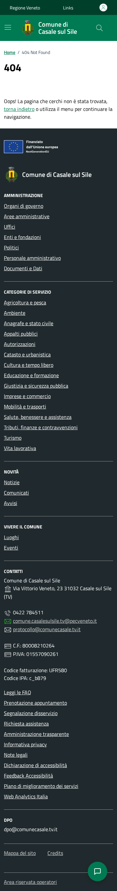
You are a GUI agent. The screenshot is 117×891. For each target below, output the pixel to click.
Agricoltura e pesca (25, 302)
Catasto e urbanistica (27, 354)
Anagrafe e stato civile (28, 323)
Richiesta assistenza (26, 723)
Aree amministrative (26, 216)
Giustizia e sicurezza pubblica (36, 386)
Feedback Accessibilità (28, 775)
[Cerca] (99, 28)
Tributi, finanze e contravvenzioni (41, 427)
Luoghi (11, 537)
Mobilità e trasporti (25, 406)
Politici (11, 247)
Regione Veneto (25, 7)
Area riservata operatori (30, 882)
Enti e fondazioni (22, 237)
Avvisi (10, 503)
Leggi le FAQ (17, 692)
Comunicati (16, 493)
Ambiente (14, 313)
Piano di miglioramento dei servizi (41, 786)
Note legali (16, 755)
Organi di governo (23, 206)
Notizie (12, 482)
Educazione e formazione (31, 375)
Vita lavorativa (20, 448)
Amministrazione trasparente (36, 734)
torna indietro (19, 109)
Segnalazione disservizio (31, 713)
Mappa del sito (20, 853)
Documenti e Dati (23, 268)
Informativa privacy (25, 744)
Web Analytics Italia (26, 796)
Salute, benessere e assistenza (38, 417)
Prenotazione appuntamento (35, 703)
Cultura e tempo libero (28, 365)
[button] (68, 7)
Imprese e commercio (27, 396)
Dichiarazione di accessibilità (35, 765)
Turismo (12, 438)
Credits (55, 853)
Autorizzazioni (19, 344)
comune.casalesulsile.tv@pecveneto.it (55, 621)
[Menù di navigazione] (8, 27)
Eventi (11, 548)
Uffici (9, 227)
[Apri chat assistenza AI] (97, 871)
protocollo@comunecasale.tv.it (47, 629)
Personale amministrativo (32, 258)
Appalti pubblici (21, 334)
